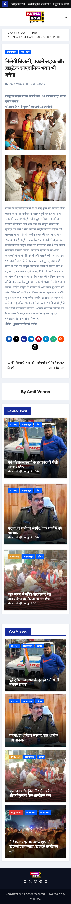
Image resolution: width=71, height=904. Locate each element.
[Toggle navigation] (5, 17)
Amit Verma (16, 84)
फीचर (38, 424)
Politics (14, 556)
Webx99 (35, 899)
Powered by (54, 894)
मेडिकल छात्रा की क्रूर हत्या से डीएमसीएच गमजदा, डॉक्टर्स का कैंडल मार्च (33, 846)
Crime (13, 424)
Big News (16, 812)
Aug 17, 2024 (31, 603)
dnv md (13, 471)
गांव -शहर (25, 52)
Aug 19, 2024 (32, 471)
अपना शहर (11, 52)
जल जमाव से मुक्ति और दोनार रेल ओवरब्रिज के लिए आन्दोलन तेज (29, 596)
